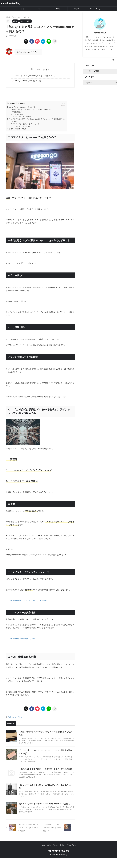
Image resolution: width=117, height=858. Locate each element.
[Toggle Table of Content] (62, 104)
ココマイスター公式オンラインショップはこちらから (26, 600)
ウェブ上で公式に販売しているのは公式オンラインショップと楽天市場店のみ (37, 119)
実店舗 (14, 121)
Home (22, 9)
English (76, 9)
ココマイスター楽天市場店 (21, 126)
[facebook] (31, 41)
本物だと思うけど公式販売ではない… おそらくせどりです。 (32, 109)
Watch (58, 9)
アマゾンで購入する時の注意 (22, 116)
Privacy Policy (95, 9)
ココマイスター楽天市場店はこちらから (21, 638)
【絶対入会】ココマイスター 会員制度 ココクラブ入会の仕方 (45, 769)
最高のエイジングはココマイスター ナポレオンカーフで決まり (44, 804)
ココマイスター (18, 717)
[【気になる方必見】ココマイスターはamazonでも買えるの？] (43, 41)
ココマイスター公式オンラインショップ (26, 124)
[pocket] (37, 41)
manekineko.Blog (10, 3)
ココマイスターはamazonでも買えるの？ (23, 107)
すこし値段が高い (18, 114)
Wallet (40, 9)
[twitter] (26, 41)
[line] (49, 41)
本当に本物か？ (17, 112)
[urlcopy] (54, 41)
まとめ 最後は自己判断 (17, 129)
